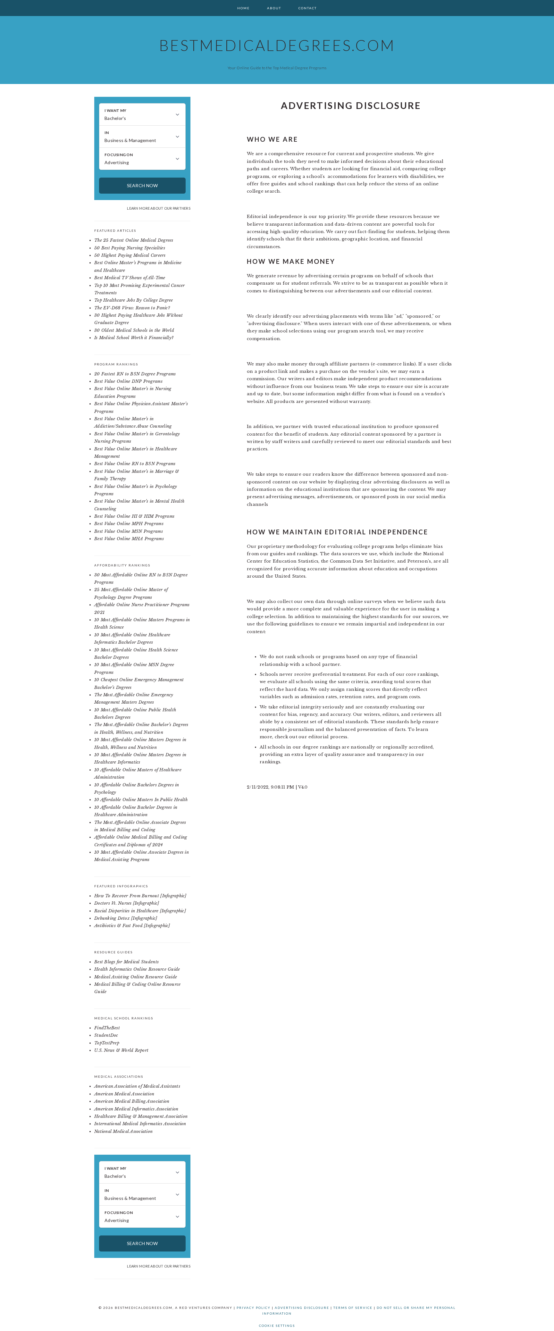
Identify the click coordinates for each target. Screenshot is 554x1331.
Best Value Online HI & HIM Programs (134, 516)
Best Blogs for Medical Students (126, 962)
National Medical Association (123, 1131)
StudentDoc (106, 1035)
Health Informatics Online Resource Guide (137, 969)
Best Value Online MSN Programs (128, 531)
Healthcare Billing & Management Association (141, 1116)
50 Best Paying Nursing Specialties (129, 248)
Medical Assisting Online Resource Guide (135, 977)
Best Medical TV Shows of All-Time (129, 277)
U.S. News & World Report (121, 1050)
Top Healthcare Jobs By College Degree (133, 300)
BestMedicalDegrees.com (277, 45)
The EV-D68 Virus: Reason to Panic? (132, 308)
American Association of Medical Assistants (137, 1086)
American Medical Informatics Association (136, 1109)
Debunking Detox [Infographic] (125, 918)
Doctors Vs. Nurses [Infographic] (126, 903)
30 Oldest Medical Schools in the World (134, 330)
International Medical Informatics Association (140, 1123)
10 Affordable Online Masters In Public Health (141, 799)
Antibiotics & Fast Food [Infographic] (132, 925)
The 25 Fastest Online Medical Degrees (133, 240)
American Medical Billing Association (131, 1101)
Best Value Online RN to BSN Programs (134, 463)
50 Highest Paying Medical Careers (130, 255)
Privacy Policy (254, 1308)
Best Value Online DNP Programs (128, 381)
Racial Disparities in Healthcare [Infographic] (140, 911)
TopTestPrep (106, 1043)
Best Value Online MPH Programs (129, 523)
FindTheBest (107, 1028)
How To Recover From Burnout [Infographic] (140, 896)
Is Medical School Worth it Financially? (133, 337)
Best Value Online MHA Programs (129, 538)
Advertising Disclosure (302, 1308)
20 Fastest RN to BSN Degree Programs (135, 374)
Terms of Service (353, 1308)
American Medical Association (124, 1094)
